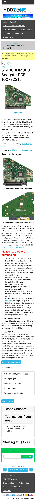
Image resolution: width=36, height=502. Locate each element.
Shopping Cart (8, 37)
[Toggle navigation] (5, 2)
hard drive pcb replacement (14, 247)
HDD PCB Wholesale (10, 479)
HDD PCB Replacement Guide (14, 26)
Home (5, 22)
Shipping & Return (9, 483)
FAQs (21, 483)
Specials (13, 22)
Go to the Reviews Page (11, 362)
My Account (18, 34)
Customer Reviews (26, 30)
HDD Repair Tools (9, 30)
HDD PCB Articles (17, 487)
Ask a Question (7, 401)
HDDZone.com (21, 498)
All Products (14, 475)
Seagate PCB (13, 43)
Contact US (7, 34)
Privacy (5, 487)
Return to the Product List (18, 470)
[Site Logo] (18, 10)
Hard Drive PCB (15, 150)
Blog (27, 483)
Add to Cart (27, 457)
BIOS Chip (9, 301)
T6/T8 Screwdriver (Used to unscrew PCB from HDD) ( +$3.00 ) (17, 428)
